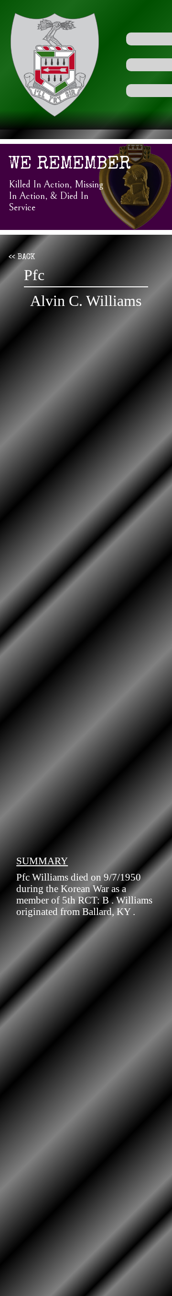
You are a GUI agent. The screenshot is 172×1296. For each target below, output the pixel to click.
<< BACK (22, 257)
